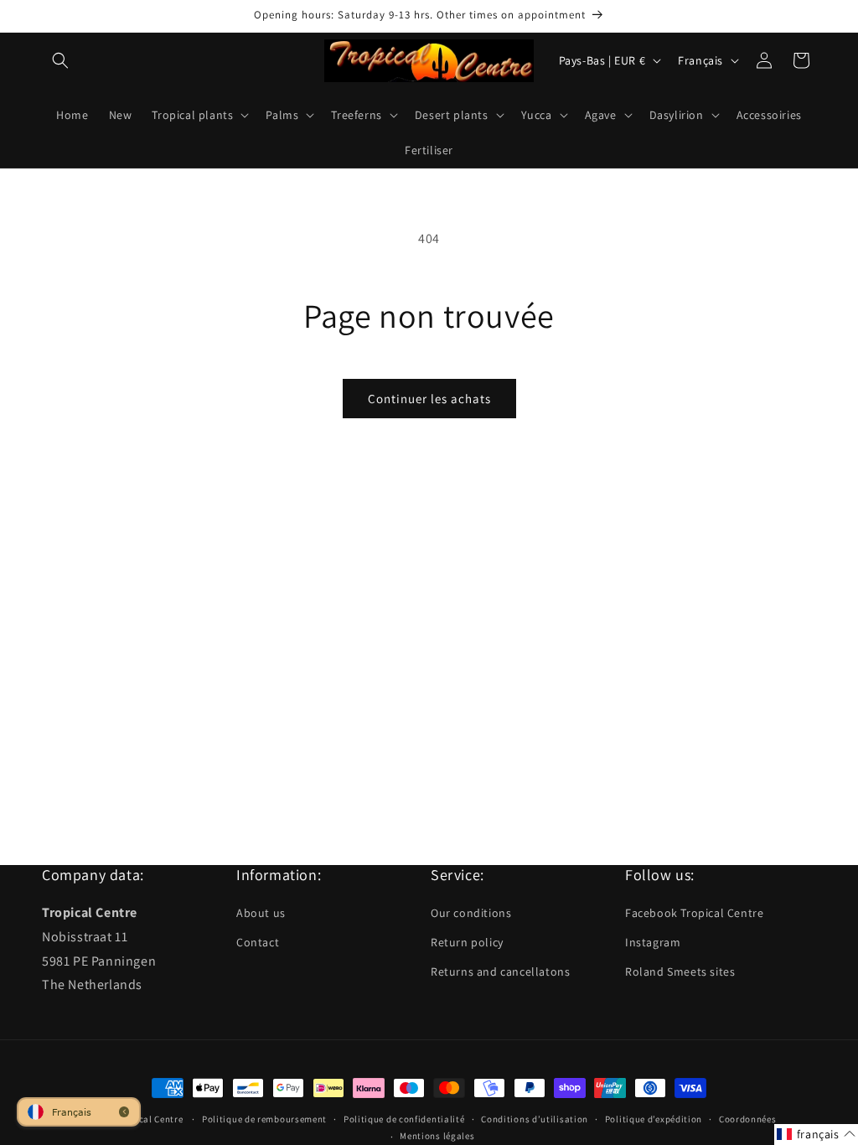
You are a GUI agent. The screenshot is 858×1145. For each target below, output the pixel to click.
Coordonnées (748, 1119)
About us (261, 912)
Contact (257, 942)
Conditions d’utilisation (534, 1119)
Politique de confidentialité (404, 1119)
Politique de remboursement (264, 1119)
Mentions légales (437, 1136)
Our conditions (471, 912)
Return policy (467, 942)
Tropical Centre (149, 1119)
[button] (60, 60)
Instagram (652, 942)
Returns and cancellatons (500, 971)
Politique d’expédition (653, 1119)
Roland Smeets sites (680, 971)
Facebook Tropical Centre (694, 912)
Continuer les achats (429, 399)
